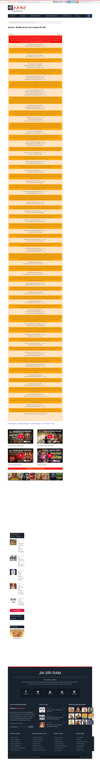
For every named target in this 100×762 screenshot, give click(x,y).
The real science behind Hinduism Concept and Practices (21, 575)
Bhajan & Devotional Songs (39, 750)
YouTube (50, 694)
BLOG (77, 16)
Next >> (59, 34)
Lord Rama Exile (17, 638)
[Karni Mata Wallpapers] (84, 709)
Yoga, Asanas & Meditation (61, 746)
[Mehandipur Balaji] (91, 709)
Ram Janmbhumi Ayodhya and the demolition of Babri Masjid (21, 561)
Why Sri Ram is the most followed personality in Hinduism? (21, 590)
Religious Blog (15, 534)
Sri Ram (12, 16)
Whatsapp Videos (37, 746)
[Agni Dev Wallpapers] (71, 722)
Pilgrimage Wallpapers (16, 743)
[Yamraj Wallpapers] (78, 715)
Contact (92, 756)
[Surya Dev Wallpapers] (91, 715)
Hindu (11, 712)
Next (22, 635)
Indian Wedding (80, 743)
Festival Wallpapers (15, 750)
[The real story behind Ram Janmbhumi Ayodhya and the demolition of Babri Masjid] (13, 558)
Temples (19, 536)
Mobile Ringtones (37, 741)
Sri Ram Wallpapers (20, 704)
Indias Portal (80, 748)
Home (11, 22)
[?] (14, 480)
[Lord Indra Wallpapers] (71, 715)
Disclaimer (86, 756)
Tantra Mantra (80, 737)
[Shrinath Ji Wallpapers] (84, 722)
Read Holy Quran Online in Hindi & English (28, 2)
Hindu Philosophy (59, 748)
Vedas (28, 718)
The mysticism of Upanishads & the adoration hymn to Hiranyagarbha (21, 546)
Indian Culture (58, 739)
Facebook (25, 694)
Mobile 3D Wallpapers (38, 739)
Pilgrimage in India (59, 741)
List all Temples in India (48, 423)
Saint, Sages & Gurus (59, 743)
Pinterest (74, 694)
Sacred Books (66, 16)
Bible (24, 720)
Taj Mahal (79, 739)
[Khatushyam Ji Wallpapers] (78, 709)
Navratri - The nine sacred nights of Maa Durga (21, 602)
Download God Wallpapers (77, 704)
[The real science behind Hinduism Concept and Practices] (13, 572)
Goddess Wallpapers (23, 423)
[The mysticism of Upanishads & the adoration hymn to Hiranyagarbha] (13, 542)
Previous (12, 635)
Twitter (38, 694)
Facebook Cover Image (38, 748)
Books (12, 536)
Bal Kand (15, 22)
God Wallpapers (35, 16)
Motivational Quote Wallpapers (18, 748)
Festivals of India (59, 737)
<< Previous (11, 34)
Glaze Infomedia (37, 756)
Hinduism (22, 16)
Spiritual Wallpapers (15, 746)
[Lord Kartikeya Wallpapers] (84, 715)
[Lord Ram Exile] (17, 633)
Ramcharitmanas (19, 720)
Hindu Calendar (58, 750)
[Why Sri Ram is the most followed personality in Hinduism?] (13, 586)
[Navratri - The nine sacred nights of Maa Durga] (13, 600)
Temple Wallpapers (51, 16)
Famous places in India (82, 741)
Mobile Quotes (36, 743)
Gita (31, 718)
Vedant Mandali (80, 750)
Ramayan (12, 720)
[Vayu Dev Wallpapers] (78, 722)
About (81, 756)
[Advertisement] (63, 8)
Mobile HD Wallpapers (38, 737)
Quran (29, 720)
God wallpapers (29, 712)
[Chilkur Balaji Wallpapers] (91, 722)
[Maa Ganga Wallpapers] (71, 709)
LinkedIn (62, 694)
